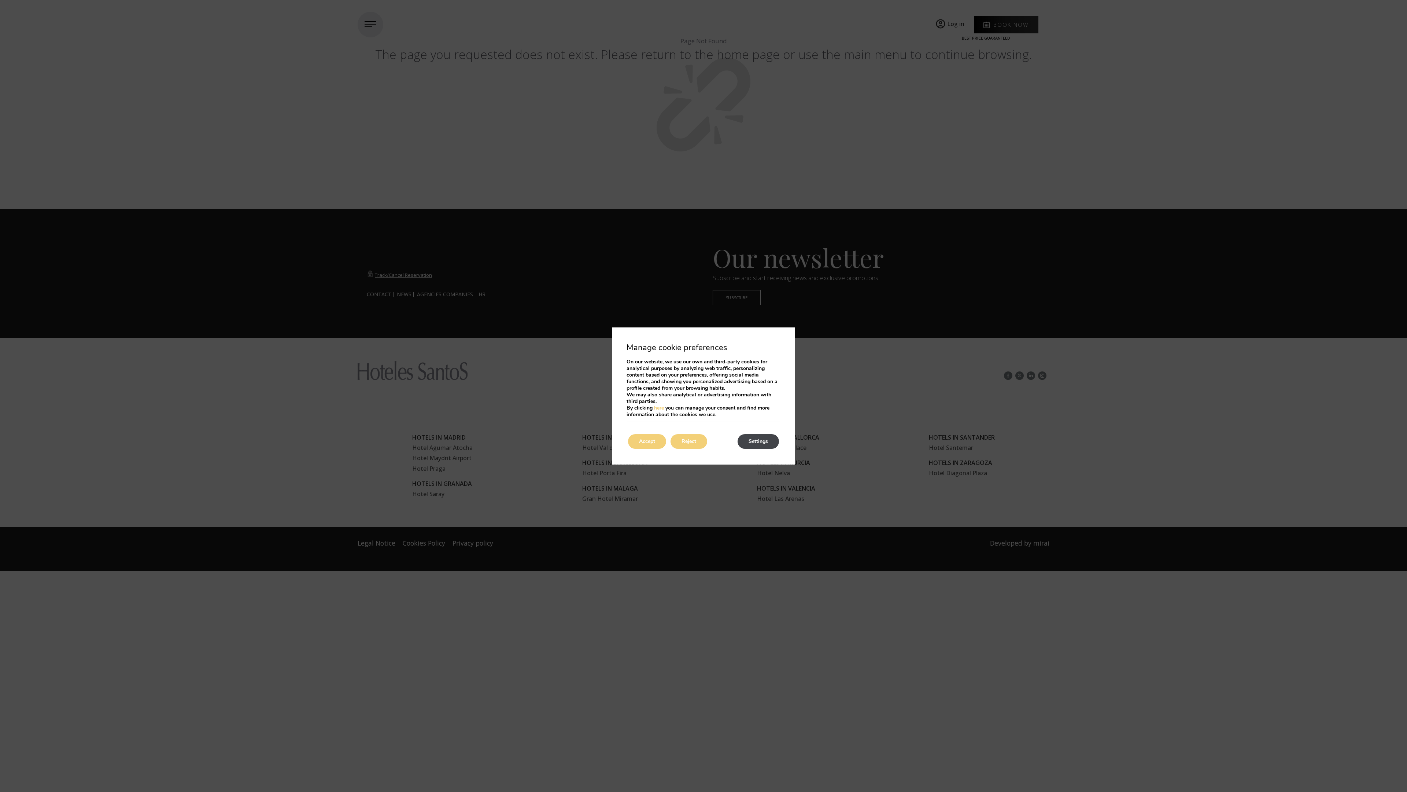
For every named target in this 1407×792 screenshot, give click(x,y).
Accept (647, 441)
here (659, 407)
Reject (689, 441)
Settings (758, 441)
